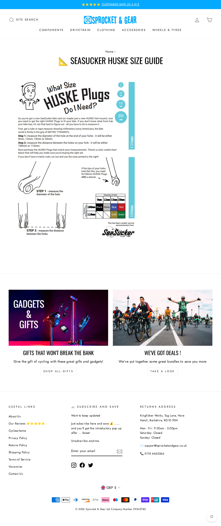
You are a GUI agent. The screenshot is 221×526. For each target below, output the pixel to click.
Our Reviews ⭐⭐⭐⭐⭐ (27, 423)
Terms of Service (19, 459)
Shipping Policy (19, 452)
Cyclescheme (17, 430)
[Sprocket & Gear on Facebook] (82, 465)
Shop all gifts (58, 371)
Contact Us (16, 473)
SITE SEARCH (27, 19)
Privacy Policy (18, 438)
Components (51, 30)
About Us (15, 416)
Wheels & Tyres (167, 30)
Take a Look (162, 371)
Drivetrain (80, 30)
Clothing (106, 30)
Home (110, 51)
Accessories (134, 30)
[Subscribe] (119, 451)
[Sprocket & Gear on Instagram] (73, 465)
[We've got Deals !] (162, 318)
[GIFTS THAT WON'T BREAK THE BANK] (58, 318)
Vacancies (15, 466)
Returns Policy (18, 445)
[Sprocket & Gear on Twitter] (90, 465)
